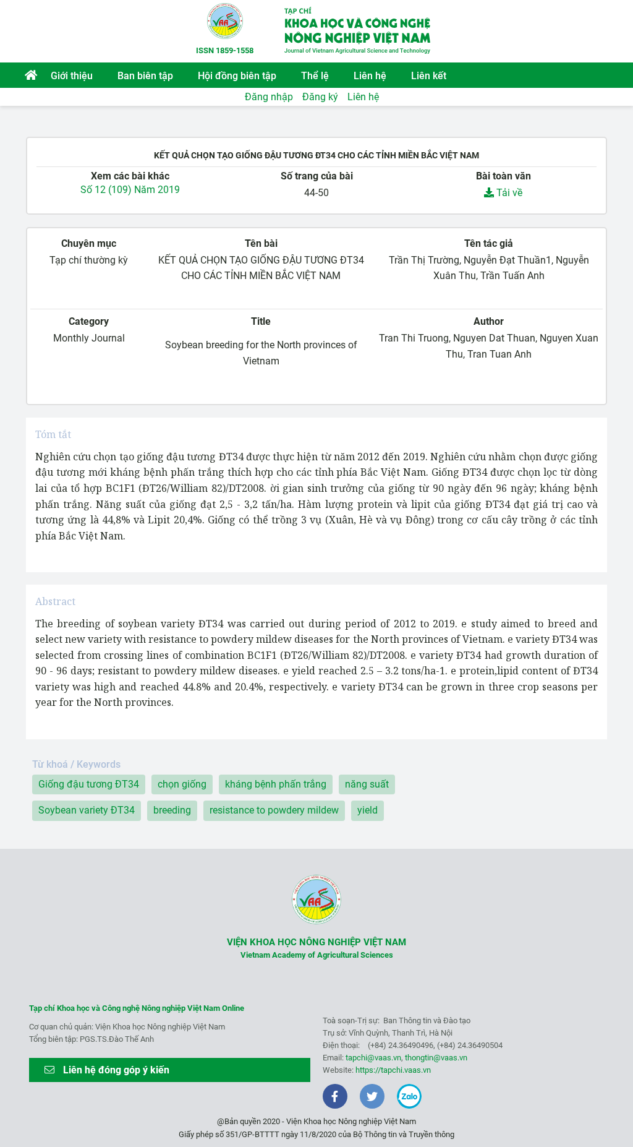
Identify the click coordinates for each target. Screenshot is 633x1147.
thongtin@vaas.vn (436, 1057)
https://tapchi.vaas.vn (393, 1070)
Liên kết (428, 76)
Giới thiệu (72, 76)
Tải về (508, 193)
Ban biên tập (145, 76)
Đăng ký (320, 97)
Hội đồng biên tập (237, 76)
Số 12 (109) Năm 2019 (130, 189)
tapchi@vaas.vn (373, 1057)
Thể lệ (315, 76)
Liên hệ (370, 76)
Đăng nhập (269, 97)
